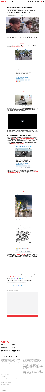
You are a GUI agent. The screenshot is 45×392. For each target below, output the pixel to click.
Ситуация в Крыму (17, 7)
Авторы (13, 347)
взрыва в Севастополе (21, 254)
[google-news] (14, 356)
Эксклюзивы (14, 4)
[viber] (12, 356)
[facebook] (2, 356)
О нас (2, 349)
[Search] (43, 1)
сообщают (22, 43)
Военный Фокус (21, 4)
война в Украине (22, 282)
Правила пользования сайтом (5, 351)
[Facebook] (9, 1)
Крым (12, 280)
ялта (16, 280)
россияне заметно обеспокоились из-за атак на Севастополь (23, 138)
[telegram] (7, 356)
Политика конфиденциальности (28, 388)
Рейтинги (38, 1)
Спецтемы (34, 1)
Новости (3, 344)
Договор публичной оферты (16, 351)
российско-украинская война (13, 282)
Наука (39, 4)
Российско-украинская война (27, 7)
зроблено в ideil (4, 390)
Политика (27, 4)
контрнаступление (28, 280)
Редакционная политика (4, 354)
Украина (32, 4)
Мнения (29, 1)
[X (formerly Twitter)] (11, 1)
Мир (35, 4)
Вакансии (14, 349)
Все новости (8, 4)
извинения (20, 280)
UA (41, 1)
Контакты (36, 388)
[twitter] (4, 356)
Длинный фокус (4, 347)
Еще (42, 4)
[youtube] (9, 356)
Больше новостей (22, 315)
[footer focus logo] (5, 342)
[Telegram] (12, 1)
